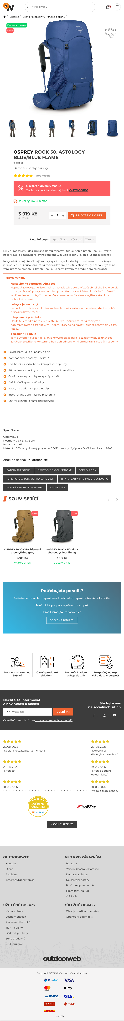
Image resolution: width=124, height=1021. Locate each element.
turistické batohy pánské (55, 470)
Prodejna (11, 874)
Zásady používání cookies (82, 911)
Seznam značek (16, 916)
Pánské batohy (55, 16)
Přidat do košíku (89, 215)
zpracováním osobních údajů (53, 720)
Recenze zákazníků (18, 922)
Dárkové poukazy (17, 933)
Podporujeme (15, 944)
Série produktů (15, 938)
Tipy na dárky (14, 927)
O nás (9, 869)
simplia (60, 1016)
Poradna (71, 863)
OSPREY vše (57, 487)
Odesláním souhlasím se (37, 720)
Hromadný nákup (77, 890)
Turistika (13, 16)
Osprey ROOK (87, 470)
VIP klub (71, 896)
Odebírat (63, 712)
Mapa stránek (14, 911)
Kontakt (11, 863)
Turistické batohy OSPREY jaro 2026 (30, 478)
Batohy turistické (18, 470)
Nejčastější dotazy (77, 879)
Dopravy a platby (77, 874)
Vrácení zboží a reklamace (82, 869)
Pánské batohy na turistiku (24, 487)
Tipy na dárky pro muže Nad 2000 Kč (84, 478)
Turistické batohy (32, 16)
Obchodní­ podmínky (79, 916)
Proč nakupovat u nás (80, 885)
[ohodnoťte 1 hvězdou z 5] (15, 176)
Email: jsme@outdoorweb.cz (62, 612)
